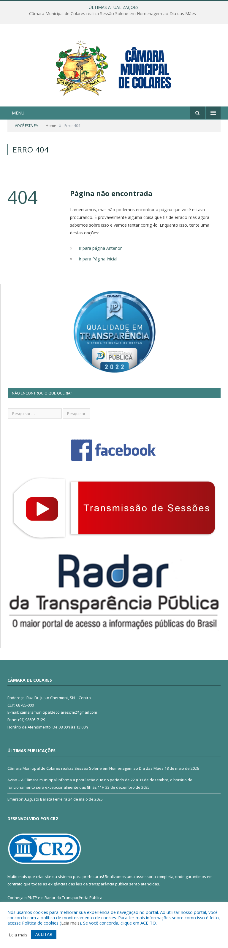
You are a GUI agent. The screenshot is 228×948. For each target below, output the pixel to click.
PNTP (32, 897)
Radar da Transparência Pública (73, 897)
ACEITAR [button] (43, 934)
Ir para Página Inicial (98, 259)
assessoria (146, 876)
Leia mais (70, 922)
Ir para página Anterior (100, 248)
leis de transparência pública (102, 884)
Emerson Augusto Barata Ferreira (37, 799)
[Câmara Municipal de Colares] (114, 66)
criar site (43, 876)
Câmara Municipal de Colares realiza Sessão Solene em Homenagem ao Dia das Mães (85, 768)
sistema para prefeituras (80, 876)
